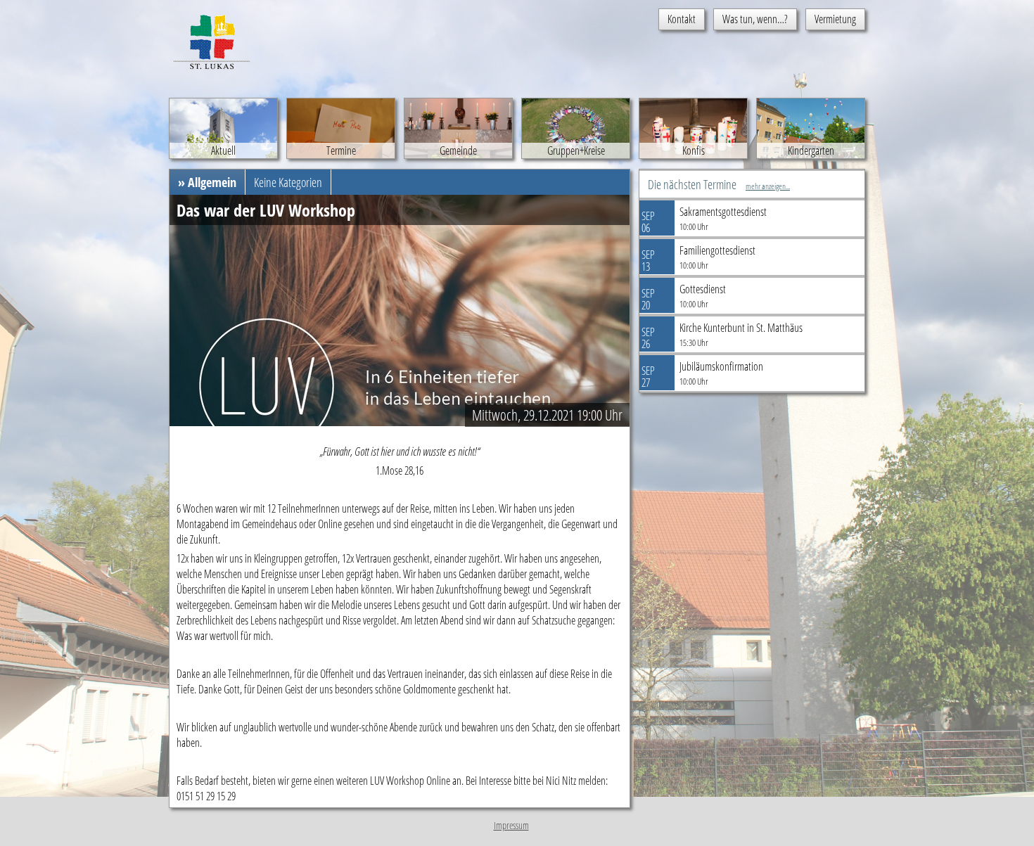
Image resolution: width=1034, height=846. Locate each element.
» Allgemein (207, 182)
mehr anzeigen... (768, 186)
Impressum (511, 825)
